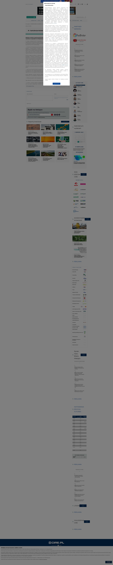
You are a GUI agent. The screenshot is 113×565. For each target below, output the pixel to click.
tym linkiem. (54, 23)
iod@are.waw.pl (65, 64)
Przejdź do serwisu (56, 83)
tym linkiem (51, 38)
